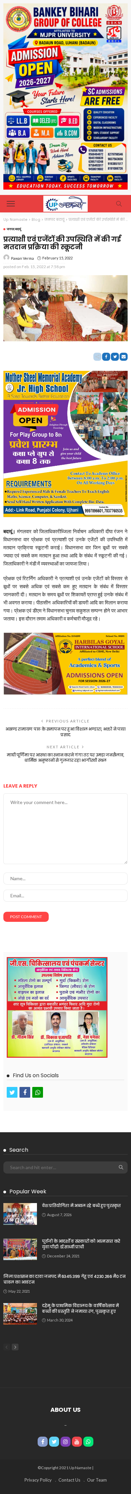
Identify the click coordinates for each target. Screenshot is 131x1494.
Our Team (97, 1480)
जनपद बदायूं (14, 229)
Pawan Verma (22, 258)
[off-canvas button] (11, 204)
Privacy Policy (38, 1480)
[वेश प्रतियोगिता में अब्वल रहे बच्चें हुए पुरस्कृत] (20, 1214)
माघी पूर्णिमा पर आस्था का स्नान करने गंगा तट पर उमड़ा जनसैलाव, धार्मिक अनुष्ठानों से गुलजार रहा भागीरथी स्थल (65, 757)
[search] (119, 203)
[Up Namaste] (65, 202)
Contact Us (69, 1480)
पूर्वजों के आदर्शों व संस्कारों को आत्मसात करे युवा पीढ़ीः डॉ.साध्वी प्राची (81, 1244)
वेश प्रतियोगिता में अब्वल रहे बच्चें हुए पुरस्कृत (81, 1205)
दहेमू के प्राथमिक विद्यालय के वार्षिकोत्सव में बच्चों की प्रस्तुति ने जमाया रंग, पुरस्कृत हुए (80, 1308)
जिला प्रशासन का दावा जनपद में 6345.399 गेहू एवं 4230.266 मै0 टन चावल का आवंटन (64, 1279)
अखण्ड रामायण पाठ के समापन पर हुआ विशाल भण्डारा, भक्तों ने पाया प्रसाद (65, 732)
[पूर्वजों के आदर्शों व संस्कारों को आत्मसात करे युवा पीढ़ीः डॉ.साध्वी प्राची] (20, 1249)
